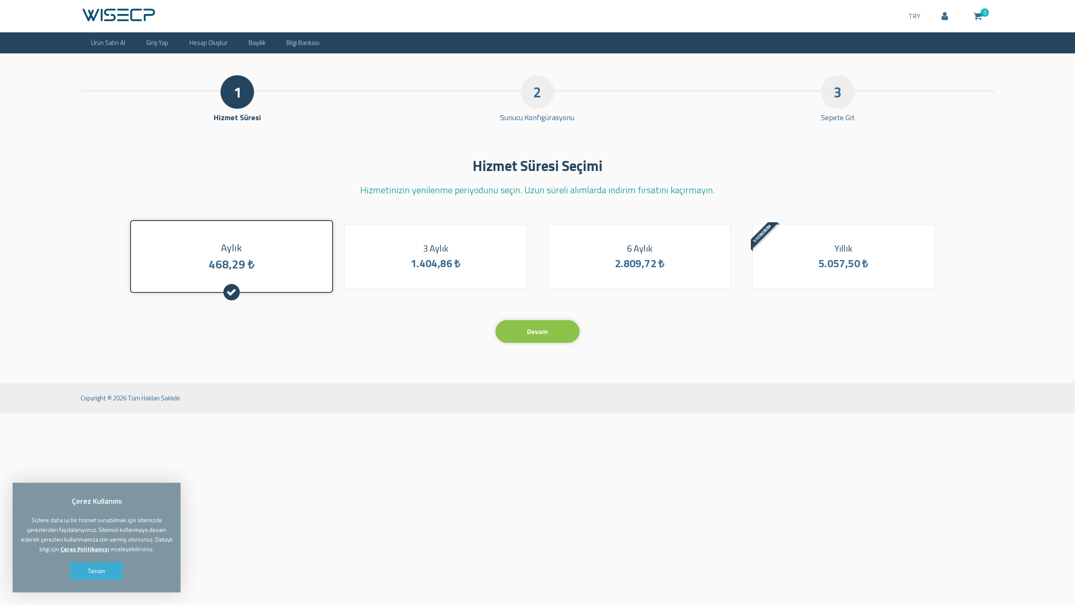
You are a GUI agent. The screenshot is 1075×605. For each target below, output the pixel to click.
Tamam (96, 570)
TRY (914, 16)
